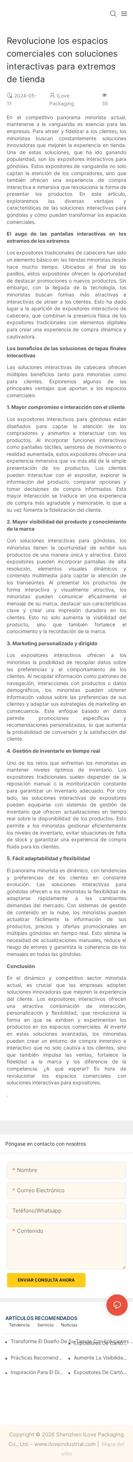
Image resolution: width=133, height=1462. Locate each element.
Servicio (45, 1324)
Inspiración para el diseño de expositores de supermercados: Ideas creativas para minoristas (38, 1372)
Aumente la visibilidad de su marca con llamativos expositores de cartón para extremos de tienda (101, 1358)
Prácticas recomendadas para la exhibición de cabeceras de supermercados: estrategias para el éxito (38, 1358)
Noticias (69, 1324)
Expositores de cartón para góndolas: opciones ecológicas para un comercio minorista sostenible (101, 1343)
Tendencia (19, 1324)
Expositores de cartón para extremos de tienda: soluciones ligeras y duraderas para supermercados (101, 1372)
